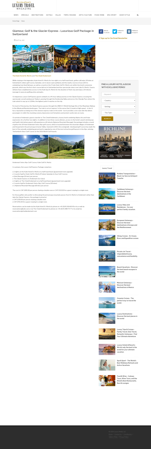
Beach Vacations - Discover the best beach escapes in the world (127, 269)
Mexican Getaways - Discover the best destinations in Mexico (125, 285)
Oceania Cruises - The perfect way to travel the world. (126, 300)
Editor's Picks (113, 437)
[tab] (107, 168)
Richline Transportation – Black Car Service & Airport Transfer (127, 176)
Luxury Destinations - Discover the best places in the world (127, 316)
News (23, 21)
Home (111, 434)
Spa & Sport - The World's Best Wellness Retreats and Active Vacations (127, 363)
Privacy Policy (123, 437)
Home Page (15, 21)
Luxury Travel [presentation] (107, 168)
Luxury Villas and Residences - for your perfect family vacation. (126, 207)
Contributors (127, 434)
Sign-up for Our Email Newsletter (114, 38)
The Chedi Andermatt (43, 76)
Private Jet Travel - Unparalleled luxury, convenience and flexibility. (127, 254)
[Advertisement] (97, 5)
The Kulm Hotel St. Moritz (22, 76)
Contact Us (118, 434)
